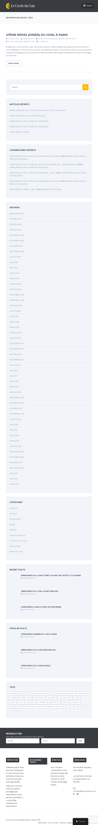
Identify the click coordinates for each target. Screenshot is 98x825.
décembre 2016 (17, 397)
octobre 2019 (16, 246)
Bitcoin (41, 39)
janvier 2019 (15, 289)
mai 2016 (13, 430)
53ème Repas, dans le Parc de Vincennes (29, 126)
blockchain (57, 694)
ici (22, 797)
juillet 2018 (15, 311)
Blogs (56, 39)
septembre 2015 (17, 468)
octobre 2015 (16, 462)
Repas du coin (70, 39)
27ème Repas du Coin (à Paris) (35, 666)
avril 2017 (14, 381)
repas (23, 707)
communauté (16, 698)
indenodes (39, 698)
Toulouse (72, 707)
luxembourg (43, 702)
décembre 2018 (17, 295)
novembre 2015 (17, 457)
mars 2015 (14, 484)
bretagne (82, 694)
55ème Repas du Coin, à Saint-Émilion (27, 116)
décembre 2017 (17, 343)
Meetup (56, 702)
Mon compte (53, 823)
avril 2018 (14, 322)
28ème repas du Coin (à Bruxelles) (38, 650)
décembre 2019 (17, 235)
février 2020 (16, 224)
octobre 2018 (16, 305)
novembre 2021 (17, 213)
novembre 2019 (17, 240)
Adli (39, 820)
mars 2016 (14, 441)
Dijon (28, 698)
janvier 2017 (15, 392)
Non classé (15, 546)
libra (16, 41)
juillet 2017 (15, 365)
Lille (21, 702)
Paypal (53, 785)
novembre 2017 (17, 349)
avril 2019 (14, 273)
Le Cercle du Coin (18, 541)
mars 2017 (14, 387)
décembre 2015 (17, 452)
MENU (89, 6)
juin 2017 (14, 370)
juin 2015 (14, 473)
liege (13, 702)
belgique (34, 694)
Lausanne (51, 698)
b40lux (24, 694)
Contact (89, 823)
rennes (14, 707)
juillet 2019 (15, 257)
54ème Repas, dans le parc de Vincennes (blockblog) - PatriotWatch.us (43, 164)
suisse (61, 707)
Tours (82, 707)
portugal (75, 702)
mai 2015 (13, 479)
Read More (13, 63)
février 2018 (16, 332)
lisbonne (30, 702)
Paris (21, 41)
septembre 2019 (17, 251)
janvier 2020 (16, 230)
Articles (14, 508)
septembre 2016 (17, 414)
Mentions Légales (66, 823)
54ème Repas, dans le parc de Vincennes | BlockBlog (35, 156)
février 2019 (15, 284)
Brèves (62, 39)
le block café (65, 698)
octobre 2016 (16, 408)
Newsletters (42, 823)
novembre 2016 (17, 403)
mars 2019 (14, 278)
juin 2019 (14, 262)
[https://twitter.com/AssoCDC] (78, 794)
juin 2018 (14, 316)
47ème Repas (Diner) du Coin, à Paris (37, 35)
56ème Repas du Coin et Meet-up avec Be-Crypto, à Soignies (38, 110)
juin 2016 (14, 424)
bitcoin (11, 41)
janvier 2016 (15, 446)
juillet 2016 (15, 419)
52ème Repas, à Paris (19, 132)
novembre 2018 (17, 300)
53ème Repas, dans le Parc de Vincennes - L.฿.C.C (33, 173)
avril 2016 (14, 435)
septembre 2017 (17, 360)
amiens (14, 694)
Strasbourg (50, 707)
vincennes (15, 711)
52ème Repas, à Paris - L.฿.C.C (23, 189)
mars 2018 (14, 327)
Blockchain (48, 39)
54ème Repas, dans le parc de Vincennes (29, 121)
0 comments (43, 41)
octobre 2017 (16, 354)
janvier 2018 (16, 338)
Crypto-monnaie (17, 535)
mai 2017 (13, 376)
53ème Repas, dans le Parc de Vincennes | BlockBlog (35, 181)
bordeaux (69, 694)
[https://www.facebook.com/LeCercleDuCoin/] (73, 794)
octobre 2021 (16, 219)
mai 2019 (13, 268)
